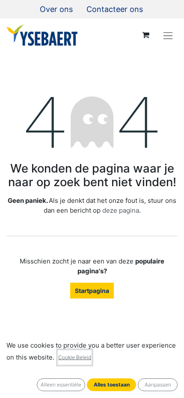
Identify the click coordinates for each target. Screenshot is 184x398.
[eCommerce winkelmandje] (145, 35)
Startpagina (92, 290)
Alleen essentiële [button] (61, 384)
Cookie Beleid (74, 357)
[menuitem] (56, 9)
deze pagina (120, 210)
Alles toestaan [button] (112, 384)
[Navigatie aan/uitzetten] (168, 35)
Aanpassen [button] (158, 384)
